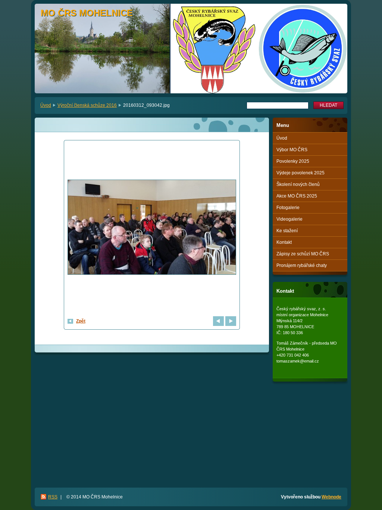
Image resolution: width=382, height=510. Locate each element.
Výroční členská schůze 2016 (87, 105)
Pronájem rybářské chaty (301, 265)
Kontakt (284, 242)
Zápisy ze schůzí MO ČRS (302, 253)
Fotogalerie (288, 207)
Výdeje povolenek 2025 (300, 172)
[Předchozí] (218, 321)
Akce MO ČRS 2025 (296, 196)
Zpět (80, 321)
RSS (52, 497)
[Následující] (230, 321)
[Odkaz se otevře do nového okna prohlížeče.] (152, 228)
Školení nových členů (298, 184)
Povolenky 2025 (292, 161)
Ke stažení (287, 230)
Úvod (45, 105)
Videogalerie (289, 219)
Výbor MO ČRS (291, 149)
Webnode (331, 497)
